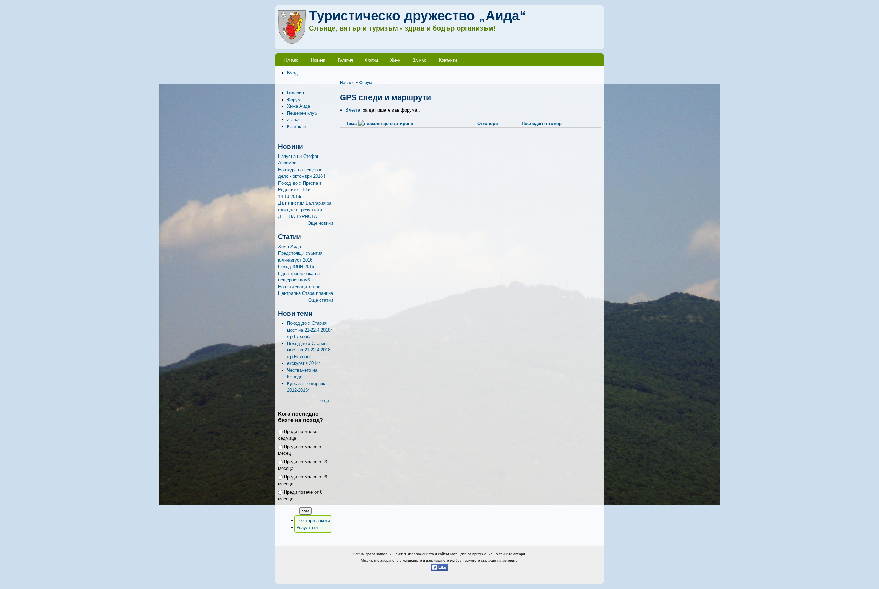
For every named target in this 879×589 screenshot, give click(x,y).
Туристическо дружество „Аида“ (417, 15)
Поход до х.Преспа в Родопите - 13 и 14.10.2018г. (300, 190)
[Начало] (292, 42)
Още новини (320, 223)
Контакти (448, 60)
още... (326, 400)
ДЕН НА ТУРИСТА (297, 216)
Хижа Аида (298, 106)
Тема (351, 123)
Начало (291, 60)
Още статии (320, 300)
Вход (292, 73)
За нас (419, 60)
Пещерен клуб (302, 113)
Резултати (307, 527)
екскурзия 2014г (303, 363)
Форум (371, 60)
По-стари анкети (313, 520)
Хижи (395, 60)
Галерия (345, 60)
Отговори (487, 123)
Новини (318, 60)
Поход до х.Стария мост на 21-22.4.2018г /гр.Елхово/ (309, 330)
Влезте (352, 110)
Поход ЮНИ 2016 (296, 266)
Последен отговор (542, 123)
